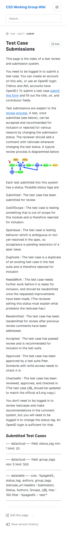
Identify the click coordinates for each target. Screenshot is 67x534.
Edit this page (19, 515)
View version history (24, 524)
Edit (57, 44)
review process (16, 113)
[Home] (7, 34)
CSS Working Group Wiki (26, 7)
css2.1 (20, 33)
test (13, 33)
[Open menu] (57, 7)
